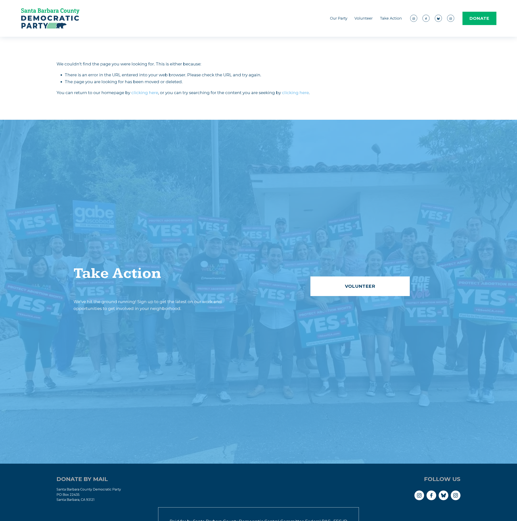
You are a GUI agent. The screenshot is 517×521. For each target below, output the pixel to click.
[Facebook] (426, 18)
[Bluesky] (438, 18)
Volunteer (363, 18)
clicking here (144, 92)
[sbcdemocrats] (450, 18)
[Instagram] (413, 18)
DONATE (479, 18)
